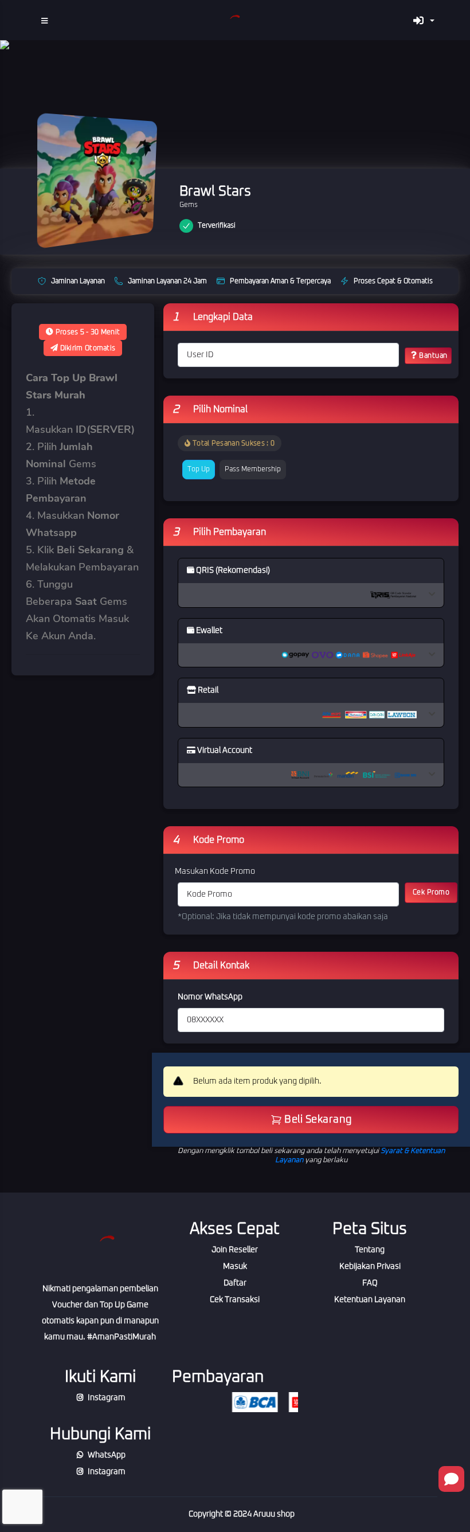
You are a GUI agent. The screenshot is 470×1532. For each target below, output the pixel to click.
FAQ (370, 1283)
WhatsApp (107, 1455)
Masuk (235, 1267)
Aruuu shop (274, 1514)
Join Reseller (234, 1250)
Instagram (107, 1398)
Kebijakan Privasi (370, 1267)
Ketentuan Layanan (369, 1300)
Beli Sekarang (317, 1120)
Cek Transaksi (235, 1300)
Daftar (235, 1283)
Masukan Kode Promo (215, 871)
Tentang (370, 1250)
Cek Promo (431, 892)
